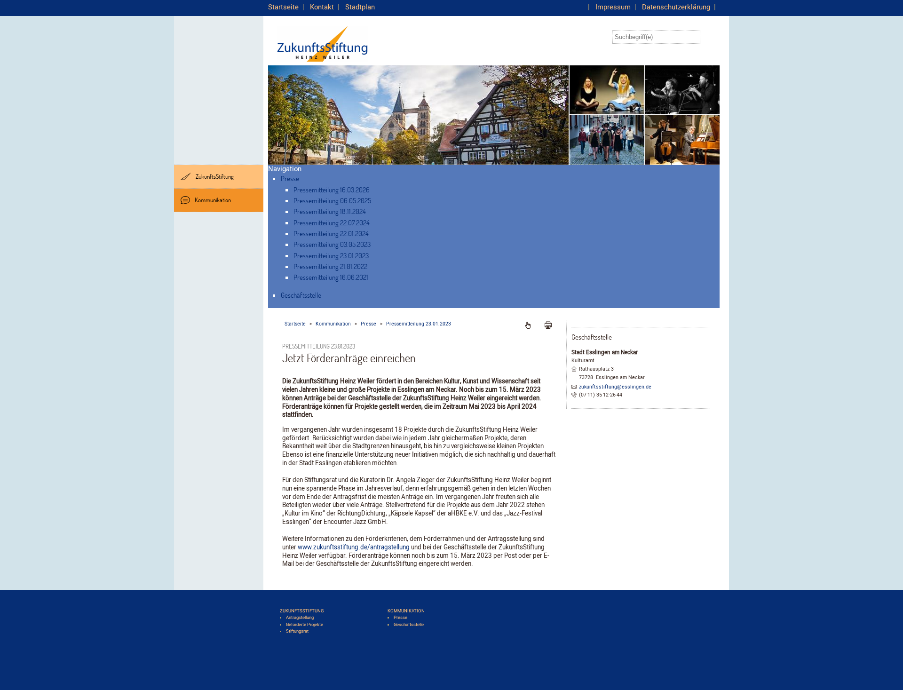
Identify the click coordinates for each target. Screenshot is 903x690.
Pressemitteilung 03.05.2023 (332, 244)
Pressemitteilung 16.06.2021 (330, 277)
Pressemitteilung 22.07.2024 (331, 222)
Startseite (283, 7)
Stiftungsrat (297, 631)
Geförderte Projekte (304, 624)
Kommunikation (213, 200)
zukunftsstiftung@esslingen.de (615, 387)
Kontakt (322, 7)
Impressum (613, 7)
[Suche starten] (710, 37)
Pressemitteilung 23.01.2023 (331, 255)
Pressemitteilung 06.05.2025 (332, 200)
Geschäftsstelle (301, 295)
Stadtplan (360, 7)
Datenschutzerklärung (676, 7)
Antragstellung (300, 617)
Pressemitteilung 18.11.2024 (329, 211)
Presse (290, 178)
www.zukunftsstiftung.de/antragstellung (353, 547)
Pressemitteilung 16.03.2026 (331, 189)
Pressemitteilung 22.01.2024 (331, 233)
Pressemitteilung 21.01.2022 (330, 266)
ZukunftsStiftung (215, 176)
